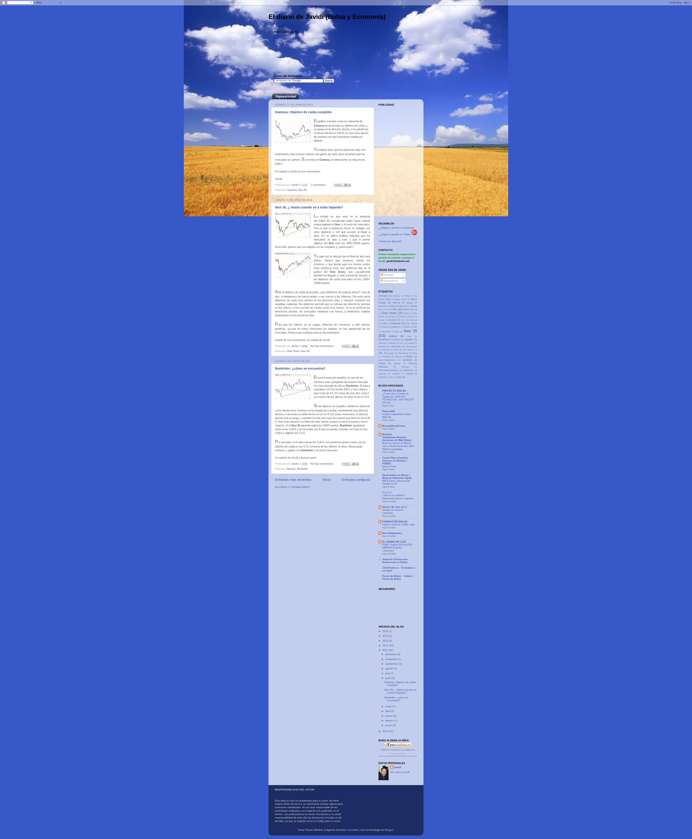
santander (407, 360)
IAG (415, 327)
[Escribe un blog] (339, 185)
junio (388, 678)
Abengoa (382, 296)
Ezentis (392, 320)
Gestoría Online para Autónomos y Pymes (395, 561)
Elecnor (391, 316)
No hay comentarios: (322, 346)
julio (388, 673)
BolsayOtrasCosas (393, 426)
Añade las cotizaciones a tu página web (398, 750)
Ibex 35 (302, 190)
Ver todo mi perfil (400, 772)
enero (389, 725)
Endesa (402, 316)
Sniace (381, 363)
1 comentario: (318, 185)
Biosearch (403, 306)
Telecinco (405, 367)
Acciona (396, 296)
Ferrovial (413, 320)
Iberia (396, 331)
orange (391, 353)
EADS (406, 313)
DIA (415, 309)
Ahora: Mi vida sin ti (394, 507)
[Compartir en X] (342, 185)
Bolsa (414, 306)
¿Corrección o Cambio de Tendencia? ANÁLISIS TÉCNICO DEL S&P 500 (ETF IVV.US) (398, 398)
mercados (396, 346)
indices (393, 336)
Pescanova (403, 353)
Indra (409, 336)
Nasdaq (385, 350)
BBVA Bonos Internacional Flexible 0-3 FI (396, 482)
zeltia (399, 377)
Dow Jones (293, 351)
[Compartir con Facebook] (346, 185)
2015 (385, 631)
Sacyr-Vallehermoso (387, 360)
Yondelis (382, 377)
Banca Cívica (400, 299)
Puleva (398, 357)
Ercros (381, 320)
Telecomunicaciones (388, 370)
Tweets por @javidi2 (390, 241)
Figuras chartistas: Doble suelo (398, 524)
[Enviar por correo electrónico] (336, 185)
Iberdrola (386, 331)
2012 (385, 645)
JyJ (401, 343)
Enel (412, 316)
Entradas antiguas (356, 480)
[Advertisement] (339, 43)
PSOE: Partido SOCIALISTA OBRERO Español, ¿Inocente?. (397, 547)
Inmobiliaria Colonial (389, 339)
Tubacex (382, 374)
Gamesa (292, 190)
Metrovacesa (411, 346)
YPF (391, 377)
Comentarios (390, 280)
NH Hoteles (408, 350)
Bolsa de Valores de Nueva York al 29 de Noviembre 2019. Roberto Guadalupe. (398, 446)
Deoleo (406, 309)
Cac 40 (385, 309)
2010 (385, 731)
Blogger (389, 830)
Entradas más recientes (293, 480)
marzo (389, 716)
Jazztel (408, 339)
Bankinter (302, 468)
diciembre (391, 654)
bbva (392, 306)
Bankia (410, 303)
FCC (403, 320)
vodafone (396, 374)
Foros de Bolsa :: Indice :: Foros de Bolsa (398, 577)
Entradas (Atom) (300, 487)
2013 (385, 640)
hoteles (407, 327)
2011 (385, 650)
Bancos (291, 468)
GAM (384, 323)
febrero (389, 720)
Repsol (409, 356)
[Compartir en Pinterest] (349, 185)
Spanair (397, 363)
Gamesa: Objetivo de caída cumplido (303, 112)
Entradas (388, 274)
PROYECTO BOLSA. (394, 390)
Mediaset (382, 346)
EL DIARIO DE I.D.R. (394, 541)
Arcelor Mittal (384, 299)
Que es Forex (389, 466)
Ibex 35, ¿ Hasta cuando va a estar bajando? (309, 207)
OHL (380, 353)
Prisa (415, 353)
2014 (385, 636)
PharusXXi (388, 411)
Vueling (409, 373)
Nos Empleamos (392, 533)
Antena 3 (409, 296)
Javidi (397, 767)
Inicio (327, 480)
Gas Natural (411, 323)
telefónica (408, 370)
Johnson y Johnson (387, 343)
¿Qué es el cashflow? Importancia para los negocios (398, 497)
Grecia (384, 327)
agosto (389, 668)
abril (388, 711)
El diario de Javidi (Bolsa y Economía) (327, 16)
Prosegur (386, 357)
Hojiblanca (395, 327)
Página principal (286, 96)
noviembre (391, 659)
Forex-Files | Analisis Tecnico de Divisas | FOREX (395, 460)
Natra (396, 350)
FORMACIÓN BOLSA (394, 521)
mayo (388, 706)
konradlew (353, 830)
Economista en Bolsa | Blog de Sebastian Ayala (397, 476)
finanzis (387, 492)
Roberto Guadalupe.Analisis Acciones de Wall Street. (397, 437)
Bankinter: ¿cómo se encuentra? (300, 368)
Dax (395, 309)
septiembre (392, 664)
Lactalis (410, 343)
